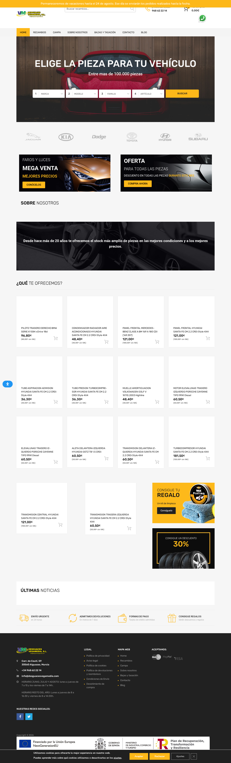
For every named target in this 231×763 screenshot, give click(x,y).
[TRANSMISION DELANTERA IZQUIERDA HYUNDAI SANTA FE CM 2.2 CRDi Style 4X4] (141, 433)
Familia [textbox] (111, 94)
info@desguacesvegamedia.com (40, 675)
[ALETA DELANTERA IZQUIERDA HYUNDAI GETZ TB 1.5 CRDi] (90, 433)
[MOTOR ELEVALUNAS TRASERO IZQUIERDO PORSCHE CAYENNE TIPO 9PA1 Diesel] (191, 373)
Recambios (39, 32)
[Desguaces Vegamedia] (31, 14)
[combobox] (49, 94)
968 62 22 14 (159, 10)
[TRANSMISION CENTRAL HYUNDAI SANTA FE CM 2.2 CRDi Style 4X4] (41, 500)
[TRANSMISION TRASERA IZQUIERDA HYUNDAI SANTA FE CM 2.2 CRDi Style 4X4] (110, 500)
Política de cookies (96, 665)
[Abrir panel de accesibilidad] (8, 384)
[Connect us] (20, 717)
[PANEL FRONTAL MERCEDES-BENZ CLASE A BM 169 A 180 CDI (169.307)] (141, 313)
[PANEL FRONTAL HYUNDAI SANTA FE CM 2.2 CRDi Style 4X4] (191, 313)
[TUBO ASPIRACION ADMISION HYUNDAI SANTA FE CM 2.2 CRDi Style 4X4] (39, 373)
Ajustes (180, 756)
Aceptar (139, 756)
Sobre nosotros (77, 32)
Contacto (128, 32)
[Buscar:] (100, 8)
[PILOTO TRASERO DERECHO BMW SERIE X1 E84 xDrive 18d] (39, 313)
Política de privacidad (97, 655)
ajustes (117, 757)
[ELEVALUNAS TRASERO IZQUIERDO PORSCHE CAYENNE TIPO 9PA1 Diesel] (39, 433)
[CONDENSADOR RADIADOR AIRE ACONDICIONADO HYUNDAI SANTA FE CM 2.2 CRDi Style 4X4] (90, 313)
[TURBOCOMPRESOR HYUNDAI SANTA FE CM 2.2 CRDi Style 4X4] (191, 433)
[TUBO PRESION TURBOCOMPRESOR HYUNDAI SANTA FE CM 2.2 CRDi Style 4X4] (90, 373)
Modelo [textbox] (78, 94)
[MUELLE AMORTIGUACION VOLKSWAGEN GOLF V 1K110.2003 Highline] (141, 373)
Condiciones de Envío (97, 678)
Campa (57, 32)
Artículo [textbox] (146, 94)
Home (23, 32)
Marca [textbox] (45, 94)
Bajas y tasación (105, 32)
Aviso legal (92, 660)
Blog (144, 32)
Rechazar (160, 756)
